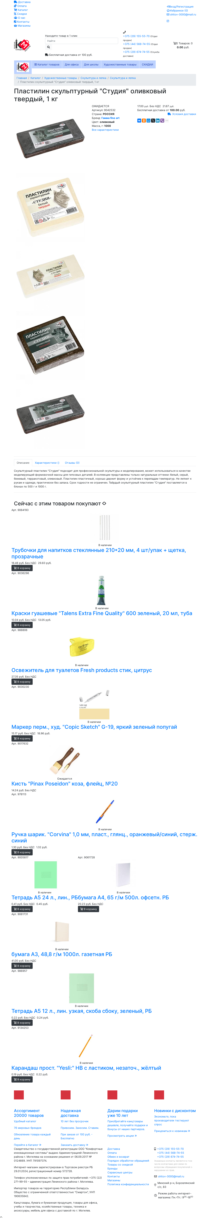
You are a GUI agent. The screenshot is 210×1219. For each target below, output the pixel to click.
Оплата (22, 6)
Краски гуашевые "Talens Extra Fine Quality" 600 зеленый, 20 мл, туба (101, 613)
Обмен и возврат (118, 1156)
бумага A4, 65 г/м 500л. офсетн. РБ (123, 897)
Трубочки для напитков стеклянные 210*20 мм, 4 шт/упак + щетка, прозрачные (98, 553)
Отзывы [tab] (72, 462)
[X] (153, 121)
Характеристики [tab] (47, 462)
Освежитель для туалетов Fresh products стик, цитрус (81, 670)
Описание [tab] (23, 462)
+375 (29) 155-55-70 (136, 36)
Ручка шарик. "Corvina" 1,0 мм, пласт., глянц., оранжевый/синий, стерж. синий (104, 837)
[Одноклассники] (144, 121)
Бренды (112, 1168)
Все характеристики (105, 129)
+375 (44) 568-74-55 (136, 44)
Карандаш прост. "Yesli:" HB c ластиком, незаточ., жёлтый (86, 1068)
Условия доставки (184, 114)
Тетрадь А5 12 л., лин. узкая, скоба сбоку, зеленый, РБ (81, 1011)
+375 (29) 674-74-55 (136, 51)
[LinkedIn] (158, 121)
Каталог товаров (48, 64)
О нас (21, 17)
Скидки (21, 13)
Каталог (22, 9)
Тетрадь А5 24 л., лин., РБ (44, 897)
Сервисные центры (119, 1172)
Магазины (24, 25)
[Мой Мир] (148, 121)
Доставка (24, 2)
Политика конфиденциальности (128, 1184)
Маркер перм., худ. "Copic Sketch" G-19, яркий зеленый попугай (94, 727)
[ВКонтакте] (139, 121)
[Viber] (162, 121)
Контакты (22, 21)
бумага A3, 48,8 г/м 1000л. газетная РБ (61, 954)
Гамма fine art (110, 118)
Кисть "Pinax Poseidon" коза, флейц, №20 (64, 783)
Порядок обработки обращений (128, 1160)
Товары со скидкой (120, 1164)
